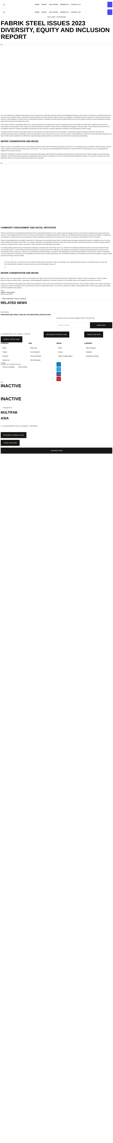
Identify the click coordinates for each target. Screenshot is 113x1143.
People (4, 352)
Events (60, 352)
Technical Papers (35, 356)
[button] (56, 299)
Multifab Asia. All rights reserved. (11, 364)
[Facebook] (58, 374)
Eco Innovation (35, 352)
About (44, 4)
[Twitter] (58, 369)
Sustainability (10, 292)
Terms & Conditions (8, 367)
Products (64, 4)
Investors (5, 356)
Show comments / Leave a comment (14, 298)
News (60, 348)
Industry (3, 292)
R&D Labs (33, 348)
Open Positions (91, 348)
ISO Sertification (35, 360)
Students (89, 352)
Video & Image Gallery (65, 356)
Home (37, 4)
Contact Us (76, 4)
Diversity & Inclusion (92, 356)
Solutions (53, 4)
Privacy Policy (22, 367)
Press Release (61, 17)
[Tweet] (4, 267)
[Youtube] (58, 379)
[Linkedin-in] (58, 364)
